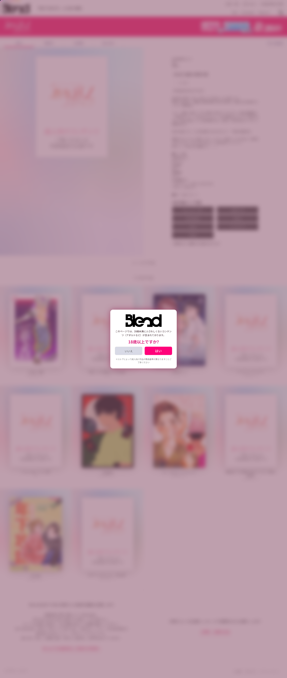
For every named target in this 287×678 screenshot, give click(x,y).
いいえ (129, 351)
